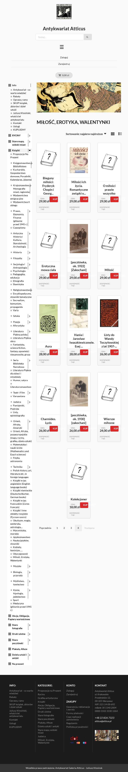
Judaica (17, 401)
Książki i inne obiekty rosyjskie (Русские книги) (19, 513)
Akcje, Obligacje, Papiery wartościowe (49, 706)
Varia (15, 310)
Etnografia (18, 280)
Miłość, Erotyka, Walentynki (46, 741)
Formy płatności (74, 713)
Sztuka (16, 315)
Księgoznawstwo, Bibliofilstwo (22, 165)
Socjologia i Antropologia (20, 266)
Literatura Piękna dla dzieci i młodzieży (20, 373)
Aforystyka (18, 325)
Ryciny (41, 694)
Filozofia (17, 258)
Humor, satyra (20, 380)
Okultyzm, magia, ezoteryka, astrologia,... (20, 523)
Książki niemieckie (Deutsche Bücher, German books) (21, 494)
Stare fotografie (17, 626)
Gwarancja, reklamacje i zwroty (78, 708)
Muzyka (17, 566)
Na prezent (18, 663)
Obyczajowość (20, 553)
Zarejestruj (64, 63)
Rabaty (16, 96)
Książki (16, 150)
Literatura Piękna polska (20, 333)
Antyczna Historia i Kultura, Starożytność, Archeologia (20, 240)
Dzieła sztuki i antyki (19, 656)
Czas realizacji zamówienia (73, 718)
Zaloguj (64, 57)
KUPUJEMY (19, 129)
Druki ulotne (18, 633)
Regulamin (71, 723)
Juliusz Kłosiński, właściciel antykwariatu (20, 116)
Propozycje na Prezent (49, 690)
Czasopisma (19, 227)
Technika (17, 466)
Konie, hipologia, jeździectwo (19, 593)
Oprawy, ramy (20, 99)
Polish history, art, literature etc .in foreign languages (21, 474)
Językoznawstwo (21, 537)
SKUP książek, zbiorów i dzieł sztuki (19, 106)
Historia (17, 252)
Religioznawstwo (22, 289)
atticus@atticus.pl (103, 721)
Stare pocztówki (17, 641)
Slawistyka (18, 284)
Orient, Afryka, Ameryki (17, 424)
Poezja (16, 321)
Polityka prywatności (77, 726)
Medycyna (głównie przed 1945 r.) (21, 606)
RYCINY (16, 135)
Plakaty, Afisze (19, 649)
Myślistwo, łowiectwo (18, 583)
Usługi (16, 126)
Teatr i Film (19, 392)
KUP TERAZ (55, 199)
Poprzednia (45, 527)
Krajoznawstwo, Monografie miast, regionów (21, 188)
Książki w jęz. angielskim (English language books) (20, 484)
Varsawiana (19, 396)
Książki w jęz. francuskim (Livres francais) (19, 504)
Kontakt (17, 123)
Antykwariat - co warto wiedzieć (21, 692)
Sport (16, 600)
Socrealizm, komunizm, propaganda (17, 303)
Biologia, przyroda (17, 574)
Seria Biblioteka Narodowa (18, 363)
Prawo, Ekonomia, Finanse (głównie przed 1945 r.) (20, 218)
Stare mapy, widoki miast (19, 143)
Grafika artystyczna (48, 698)
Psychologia (19, 270)
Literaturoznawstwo (20, 386)
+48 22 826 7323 (104, 717)
